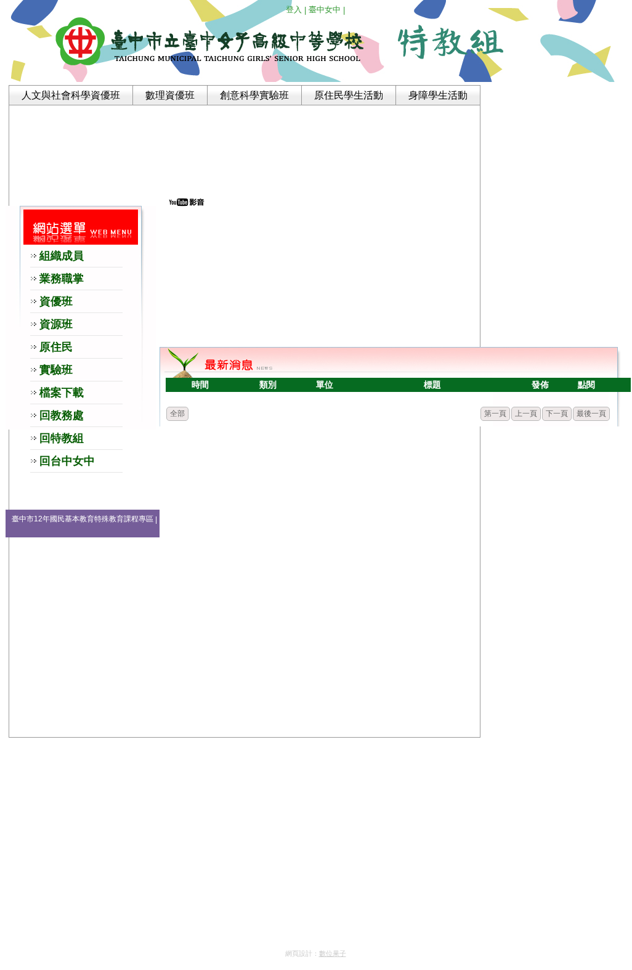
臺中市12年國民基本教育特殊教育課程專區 (82, 519)
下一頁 (557, 413)
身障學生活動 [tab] (438, 95)
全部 (177, 413)
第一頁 (495, 413)
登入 (294, 9)
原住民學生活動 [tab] (348, 95)
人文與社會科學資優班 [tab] (71, 95)
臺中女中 (325, 9)
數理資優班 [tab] (170, 95)
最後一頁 (591, 413)
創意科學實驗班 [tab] (254, 95)
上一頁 (526, 413)
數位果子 (332, 953)
